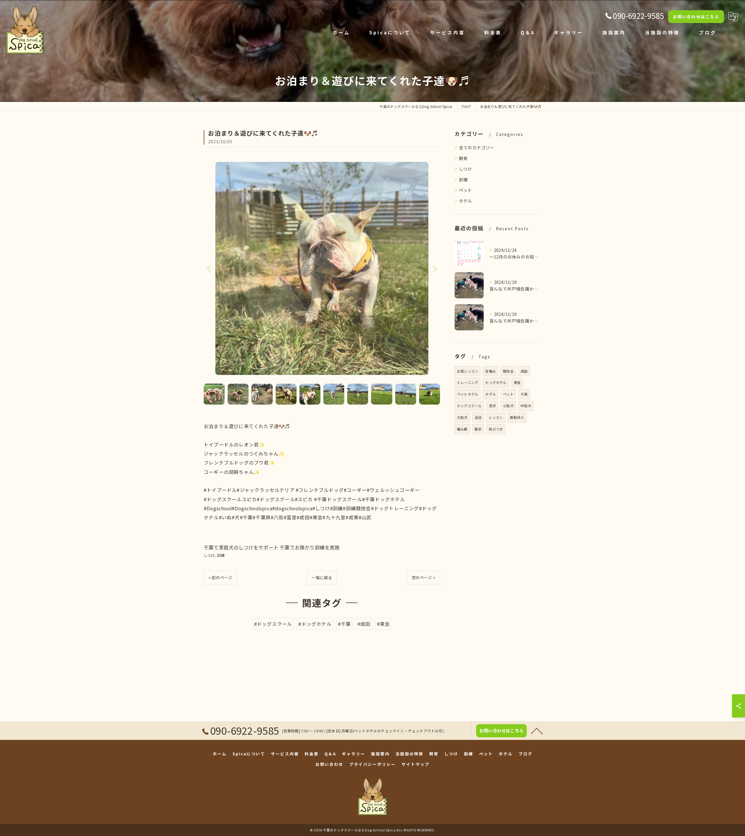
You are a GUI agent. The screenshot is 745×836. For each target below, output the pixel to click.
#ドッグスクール (273, 623)
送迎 (478, 417)
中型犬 (526, 405)
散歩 (478, 428)
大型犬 (462, 417)
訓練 (221, 555)
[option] (322, 268)
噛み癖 (462, 428)
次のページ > (423, 577)
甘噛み (490, 371)
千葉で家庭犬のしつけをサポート (241, 547)
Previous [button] (209, 268)
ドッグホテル (495, 382)
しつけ (209, 555)
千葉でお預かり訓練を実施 (310, 547)
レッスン (496, 417)
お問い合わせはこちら (696, 17)
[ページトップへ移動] (537, 730)
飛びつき (496, 428)
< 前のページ (220, 577)
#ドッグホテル (314, 623)
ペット (465, 190)
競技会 (508, 371)
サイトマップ (416, 764)
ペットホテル (467, 394)
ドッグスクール (469, 405)
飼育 (463, 158)
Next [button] (434, 268)
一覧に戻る (321, 577)
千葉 (524, 394)
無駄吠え (517, 417)
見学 (492, 405)
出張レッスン (467, 371)
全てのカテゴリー (476, 147)
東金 (517, 382)
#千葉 (344, 623)
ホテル (465, 201)
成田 (524, 371)
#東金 (383, 623)
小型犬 (508, 405)
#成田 (363, 623)
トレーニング (467, 382)
